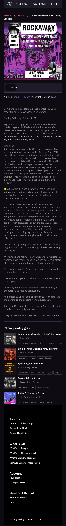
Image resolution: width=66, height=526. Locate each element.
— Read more (54, 315)
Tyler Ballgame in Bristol (30, 363)
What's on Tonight (19, 448)
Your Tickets (16, 477)
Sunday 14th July (20, 96)
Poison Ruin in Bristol (29, 378)
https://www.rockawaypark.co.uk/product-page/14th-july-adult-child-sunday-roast (32, 138)
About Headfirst (18, 497)
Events (54, 4)
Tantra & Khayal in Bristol (31, 393)
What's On (9, 15)
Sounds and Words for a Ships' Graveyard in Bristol (40, 335)
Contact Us (15, 502)
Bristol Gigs (22, 4)
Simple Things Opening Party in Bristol (38, 348)
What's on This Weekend (23, 453)
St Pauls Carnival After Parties (25, 463)
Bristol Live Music (19, 428)
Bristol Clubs (39, 4)
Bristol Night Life (18, 433)
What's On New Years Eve (23, 458)
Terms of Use (34, 519)
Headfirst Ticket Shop (21, 423)
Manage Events (17, 482)
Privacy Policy (17, 519)
